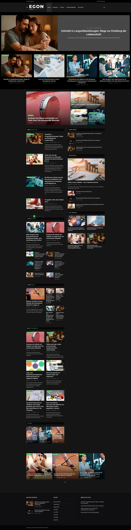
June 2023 (56, 517)
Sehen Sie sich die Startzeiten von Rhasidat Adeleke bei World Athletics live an (54, 158)
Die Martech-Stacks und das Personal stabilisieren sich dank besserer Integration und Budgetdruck (96, 118)
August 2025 (56, 507)
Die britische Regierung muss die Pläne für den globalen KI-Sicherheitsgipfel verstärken (50, 298)
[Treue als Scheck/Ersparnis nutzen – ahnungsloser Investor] (49, 65)
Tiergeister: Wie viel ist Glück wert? (54, 201)
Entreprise (55, 7)
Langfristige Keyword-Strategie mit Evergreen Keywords (59, 275)
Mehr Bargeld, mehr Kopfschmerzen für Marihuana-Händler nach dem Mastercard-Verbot (114, 80)
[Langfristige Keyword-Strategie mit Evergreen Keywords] (49, 274)
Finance (62, 7)
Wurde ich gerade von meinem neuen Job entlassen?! (77, 119)
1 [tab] (65, 482)
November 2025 (57, 501)
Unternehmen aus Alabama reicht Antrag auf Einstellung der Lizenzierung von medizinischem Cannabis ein (81, 81)
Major (78, 84)
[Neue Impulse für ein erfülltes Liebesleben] (29, 274)
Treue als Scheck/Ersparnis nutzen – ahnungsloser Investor (49, 80)
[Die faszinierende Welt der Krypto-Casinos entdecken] (71, 142)
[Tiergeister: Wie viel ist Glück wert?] (34, 203)
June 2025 (56, 512)
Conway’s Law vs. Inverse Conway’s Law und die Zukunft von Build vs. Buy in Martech (59, 264)
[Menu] (27, 7)
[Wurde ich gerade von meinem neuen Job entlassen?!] (78, 117)
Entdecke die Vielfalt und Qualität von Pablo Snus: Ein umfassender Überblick (43, 119)
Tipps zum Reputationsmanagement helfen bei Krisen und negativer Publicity (40, 254)
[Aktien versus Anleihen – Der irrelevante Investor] (87, 100)
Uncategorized (89, 28)
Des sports (80, 7)
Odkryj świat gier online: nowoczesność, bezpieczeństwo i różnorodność (60, 315)
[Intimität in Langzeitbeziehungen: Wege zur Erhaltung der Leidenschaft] (29, 33)
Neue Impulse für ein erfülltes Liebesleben (39, 274)
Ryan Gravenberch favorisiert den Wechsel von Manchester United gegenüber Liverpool (55, 405)
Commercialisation (71, 7)
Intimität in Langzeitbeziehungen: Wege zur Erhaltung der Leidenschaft (93, 32)
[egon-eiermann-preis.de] (36, 7)
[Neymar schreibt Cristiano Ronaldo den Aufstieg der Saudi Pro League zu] (35, 294)
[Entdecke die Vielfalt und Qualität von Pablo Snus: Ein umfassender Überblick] (48, 108)
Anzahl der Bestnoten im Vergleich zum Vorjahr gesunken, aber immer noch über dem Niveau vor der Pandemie (35, 406)
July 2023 (56, 514)
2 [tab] (66, 482)
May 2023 (56, 519)
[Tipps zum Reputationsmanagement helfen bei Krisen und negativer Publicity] (29, 254)
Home (49, 7)
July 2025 (56, 509)
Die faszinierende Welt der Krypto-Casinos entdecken (88, 140)
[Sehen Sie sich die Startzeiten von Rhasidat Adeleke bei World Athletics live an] (34, 159)
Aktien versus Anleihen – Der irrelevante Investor (86, 104)
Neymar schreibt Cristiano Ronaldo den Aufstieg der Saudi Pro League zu (34, 303)
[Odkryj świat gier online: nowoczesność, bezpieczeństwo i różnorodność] (60, 308)
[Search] (104, 7)
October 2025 (56, 504)
